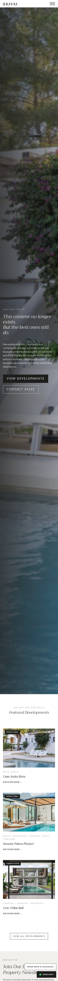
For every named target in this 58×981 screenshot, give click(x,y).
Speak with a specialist (40, 967)
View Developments (25, 378)
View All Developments (29, 936)
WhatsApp (48, 974)
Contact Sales (21, 389)
